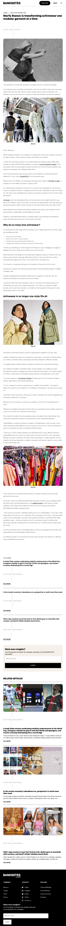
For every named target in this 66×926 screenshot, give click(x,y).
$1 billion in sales (54, 181)
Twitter (26, 887)
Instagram (27, 890)
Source (33, 143)
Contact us (27, 900)
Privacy (5, 897)
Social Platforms (45, 890)
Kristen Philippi (17, 600)
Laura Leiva (17, 29)
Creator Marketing (45, 887)
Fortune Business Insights (47, 164)
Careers (5, 890)
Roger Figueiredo (17, 574)
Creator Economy (45, 894)
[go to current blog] (33, 698)
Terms (5, 894)
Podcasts (43, 897)
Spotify (26, 894)
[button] (55, 3)
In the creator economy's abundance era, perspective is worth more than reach (33, 592)
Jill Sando (6, 200)
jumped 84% (24, 176)
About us (6, 887)
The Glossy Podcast (24, 378)
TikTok (26, 897)
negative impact (37, 503)
